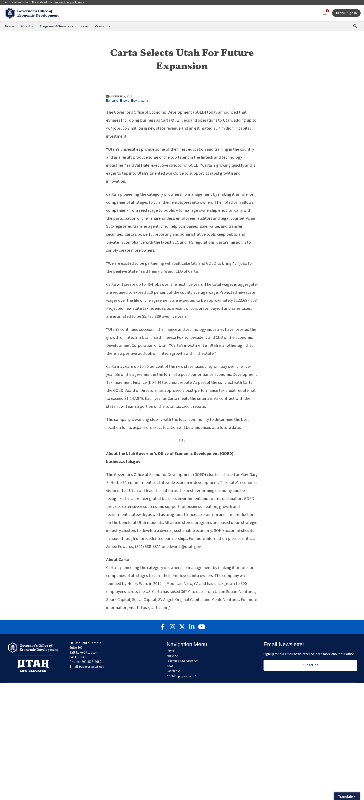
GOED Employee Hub (180, 676)
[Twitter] (182, 627)
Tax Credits (141, 101)
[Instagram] (172, 627)
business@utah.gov (91, 667)
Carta (168, 120)
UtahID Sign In (346, 13)
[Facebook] (162, 627)
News (125, 101)
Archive (113, 101)
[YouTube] (201, 627)
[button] (347, 796)
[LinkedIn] (192, 627)
